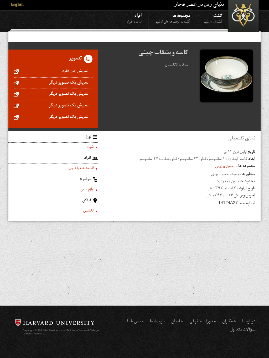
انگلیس (89, 211)
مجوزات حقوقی (202, 321)
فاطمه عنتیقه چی (81, 169)
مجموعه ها (172, 18)
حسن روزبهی (224, 167)
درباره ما (248, 321)
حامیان (177, 321)
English (17, 5)
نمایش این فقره (75, 71)
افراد (134, 18)
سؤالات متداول (242, 330)
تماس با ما (135, 321)
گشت (213, 18)
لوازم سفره (87, 190)
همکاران (229, 321)
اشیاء (91, 147)
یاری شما (157, 321)
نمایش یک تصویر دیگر (69, 83)
